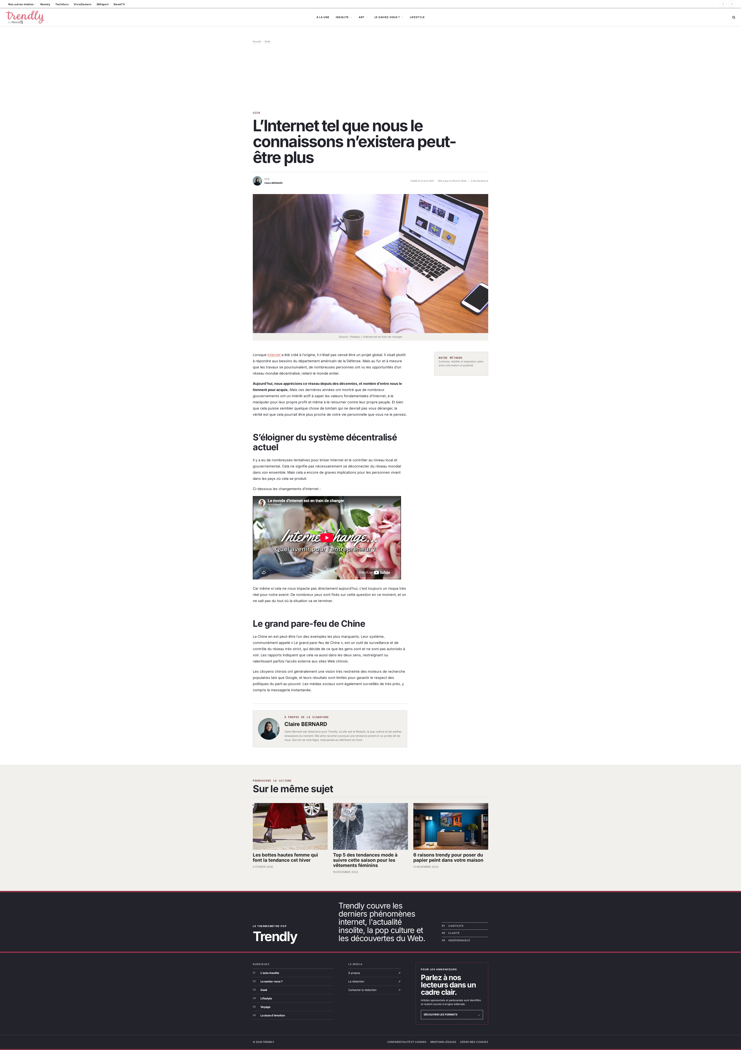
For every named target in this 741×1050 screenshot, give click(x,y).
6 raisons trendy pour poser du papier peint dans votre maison (448, 857)
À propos (374, 973)
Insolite (342, 17)
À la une (322, 17)
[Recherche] (733, 17)
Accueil (257, 41)
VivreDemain (82, 4)
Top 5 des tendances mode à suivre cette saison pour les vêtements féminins (365, 860)
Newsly (45, 4)
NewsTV (119, 4)
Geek (267, 41)
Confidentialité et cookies (406, 1041)
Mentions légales (443, 1041)
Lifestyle (417, 17)
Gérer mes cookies (474, 1041)
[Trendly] (25, 17)
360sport (102, 4)
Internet (274, 355)
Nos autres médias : (21, 4)
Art (362, 17)
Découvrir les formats (452, 1014)
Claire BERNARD (305, 724)
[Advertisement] (370, 77)
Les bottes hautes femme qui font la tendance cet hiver (285, 857)
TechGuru (62, 4)
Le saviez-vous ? (387, 17)
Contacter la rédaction (374, 989)
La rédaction (374, 981)
